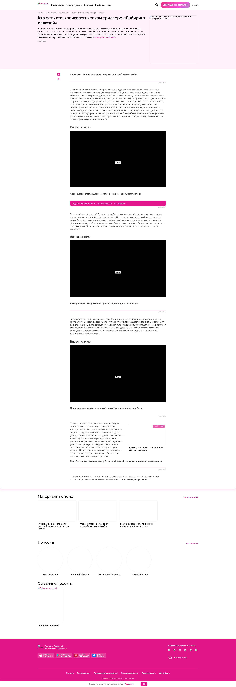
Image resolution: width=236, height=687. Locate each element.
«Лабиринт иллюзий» (105, 37)
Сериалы (88, 5)
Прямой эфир (57, 5)
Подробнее (129, 684)
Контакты (70, 673)
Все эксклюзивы (190, 497)
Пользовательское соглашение (106, 673)
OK (144, 684)
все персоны (192, 543)
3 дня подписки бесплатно (175, 5)
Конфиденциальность (129, 673)
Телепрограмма (74, 5)
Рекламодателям (83, 673)
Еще (109, 5)
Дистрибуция (164, 673)
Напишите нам (180, 657)
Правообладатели (149, 673)
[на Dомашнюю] (43, 4)
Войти (195, 5)
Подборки (100, 5)
